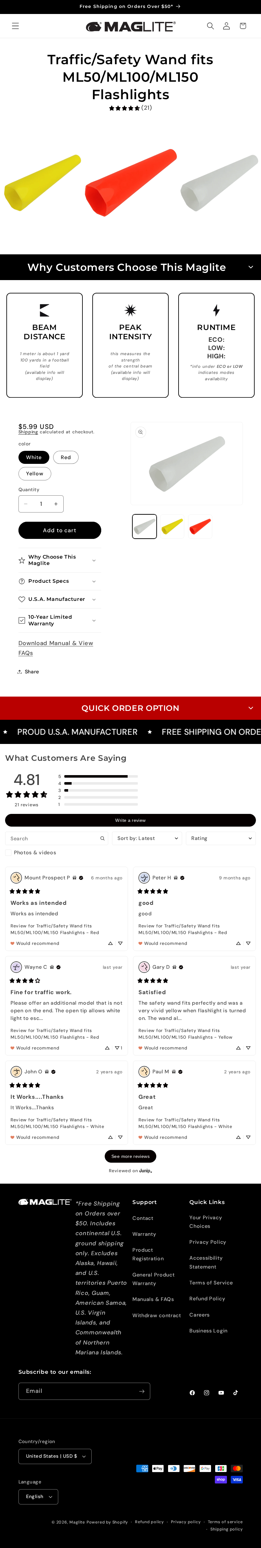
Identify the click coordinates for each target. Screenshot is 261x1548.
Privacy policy (186, 1521)
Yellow (35, 473)
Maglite (77, 1522)
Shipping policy (226, 1529)
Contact (142, 1218)
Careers (199, 1314)
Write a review (130, 820)
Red (66, 457)
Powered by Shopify (107, 1522)
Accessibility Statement (205, 1262)
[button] (15, 26)
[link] (130, 108)
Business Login (208, 1330)
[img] (74, 878)
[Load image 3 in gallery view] (200, 526)
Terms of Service (211, 1282)
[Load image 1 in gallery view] (144, 526)
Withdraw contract (156, 1315)
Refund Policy (207, 1298)
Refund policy (149, 1521)
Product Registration (148, 1254)
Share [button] (32, 671)
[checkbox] (56, 853)
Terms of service (225, 1521)
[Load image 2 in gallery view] (172, 526)
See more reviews (130, 1156)
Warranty (144, 1234)
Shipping (28, 432)
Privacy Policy (207, 1242)
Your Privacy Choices (205, 1221)
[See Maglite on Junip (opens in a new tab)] (145, 1170)
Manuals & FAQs (153, 1299)
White (34, 457)
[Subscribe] (142, 1391)
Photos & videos (35, 852)
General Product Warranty (153, 1279)
